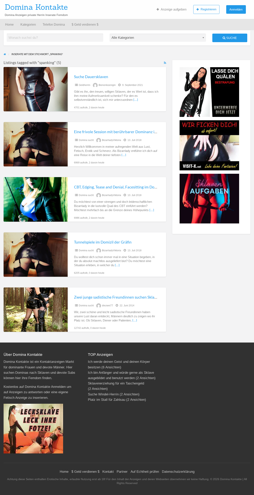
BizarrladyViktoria (111, 140)
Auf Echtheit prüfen (145, 472)
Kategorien (28, 24)
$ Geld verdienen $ (85, 24)
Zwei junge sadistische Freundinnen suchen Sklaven (117, 297)
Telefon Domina (54, 24)
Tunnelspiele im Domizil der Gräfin (103, 242)
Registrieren (208, 9)
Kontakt (108, 472)
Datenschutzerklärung (178, 472)
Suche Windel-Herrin (103, 394)
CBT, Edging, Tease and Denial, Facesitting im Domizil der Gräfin (127, 187)
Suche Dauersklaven (91, 76)
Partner (122, 472)
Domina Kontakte (36, 7)
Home (9, 24)
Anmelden (235, 9)
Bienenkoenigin (107, 85)
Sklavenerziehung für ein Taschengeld (116, 383)
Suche (231, 38)
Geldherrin (84, 85)
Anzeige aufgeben (174, 9)
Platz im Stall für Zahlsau (106, 400)
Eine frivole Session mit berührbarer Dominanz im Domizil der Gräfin (131, 131)
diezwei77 (107, 305)
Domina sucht (86, 140)
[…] (135, 99)
